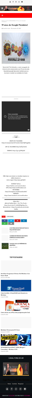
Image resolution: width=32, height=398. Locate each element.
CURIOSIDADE (12, 20)
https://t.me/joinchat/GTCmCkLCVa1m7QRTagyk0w (16, 142)
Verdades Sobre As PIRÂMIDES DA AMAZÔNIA (18, 244)
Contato (14, 384)
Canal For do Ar (6, 28)
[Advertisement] (16, 85)
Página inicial (5, 20)
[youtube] (10, 2)
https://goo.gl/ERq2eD (19, 150)
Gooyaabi (27, 395)
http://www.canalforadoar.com (17, 187)
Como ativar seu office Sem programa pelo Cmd (15, 312)
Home (9, 384)
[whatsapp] (19, 2)
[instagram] (16, 2)
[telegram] (22, 2)
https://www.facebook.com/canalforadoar (16, 195)
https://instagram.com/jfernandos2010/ (16, 191)
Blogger (11, 395)
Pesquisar (20, 384)
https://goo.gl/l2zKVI (19, 180)
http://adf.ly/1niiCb (21, 146)
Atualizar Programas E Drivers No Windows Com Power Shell (15, 274)
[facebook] (13, 2)
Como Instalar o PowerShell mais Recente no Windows (14, 294)
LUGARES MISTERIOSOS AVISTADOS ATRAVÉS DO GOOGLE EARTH (19, 236)
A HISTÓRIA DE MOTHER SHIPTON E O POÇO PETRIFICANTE (19, 229)
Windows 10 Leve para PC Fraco (10, 330)
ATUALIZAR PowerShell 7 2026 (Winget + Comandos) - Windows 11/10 (13, 348)
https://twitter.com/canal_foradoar (16, 185)
